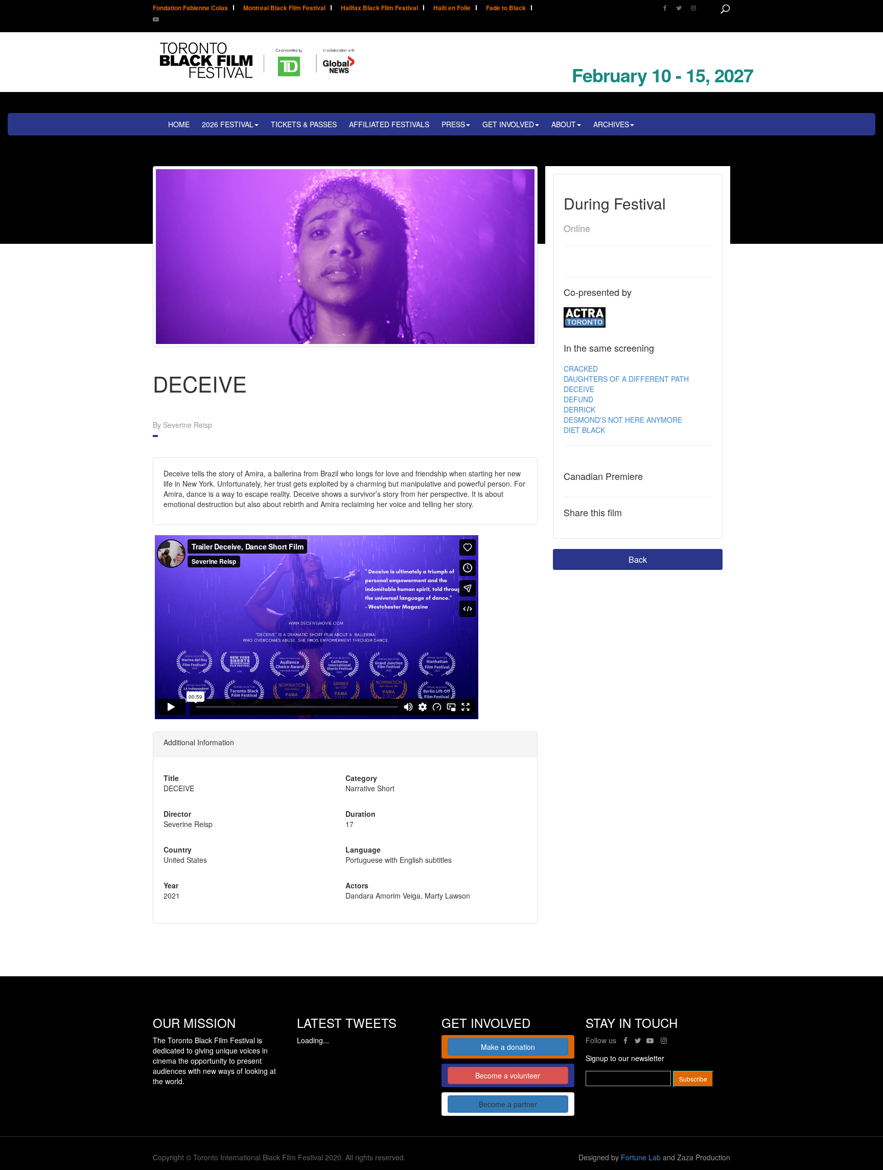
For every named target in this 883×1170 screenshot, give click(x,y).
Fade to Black (506, 8)
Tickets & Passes (304, 124)
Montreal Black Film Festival (284, 8)
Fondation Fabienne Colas (190, 8)
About (563, 124)
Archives (611, 124)
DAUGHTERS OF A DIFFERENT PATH (626, 379)
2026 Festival (227, 124)
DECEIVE (579, 389)
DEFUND (578, 399)
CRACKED (581, 368)
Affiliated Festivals (389, 124)
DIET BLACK (584, 430)
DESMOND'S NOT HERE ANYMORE (623, 420)
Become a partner (508, 1104)
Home (179, 124)
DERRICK (579, 409)
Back (638, 559)
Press (453, 124)
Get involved (508, 124)
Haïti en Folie (452, 8)
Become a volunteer (507, 1075)
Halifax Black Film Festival (379, 8)
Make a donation (508, 1047)
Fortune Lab (641, 1157)
